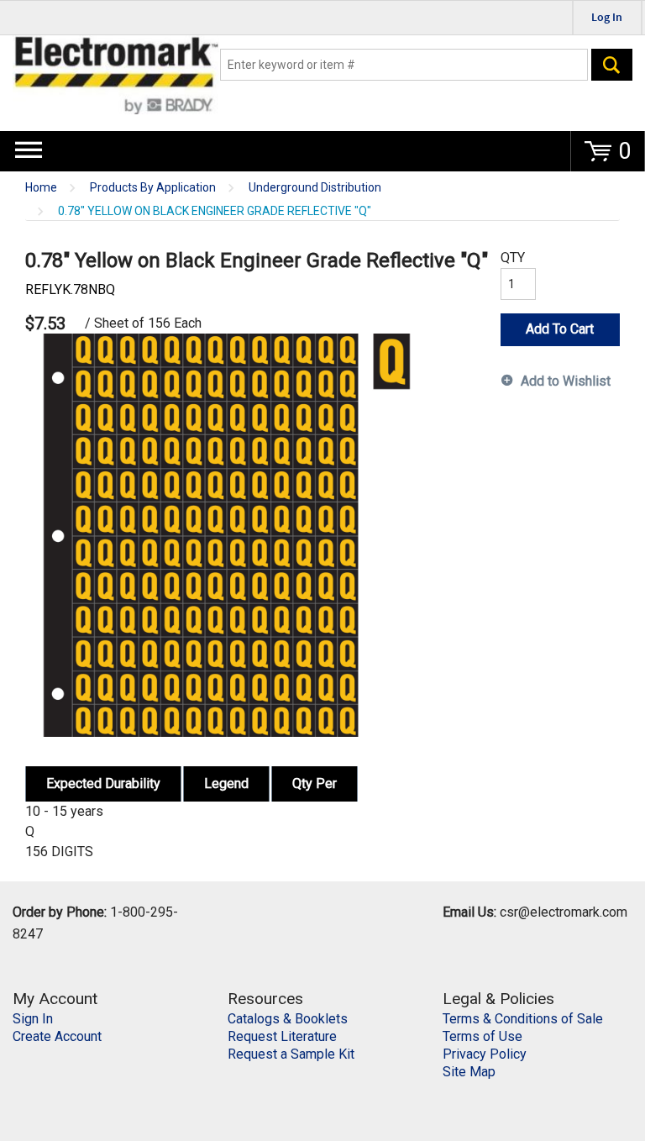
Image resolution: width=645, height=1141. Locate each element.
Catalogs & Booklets (288, 1019)
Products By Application (153, 187)
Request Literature (282, 1036)
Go (611, 65)
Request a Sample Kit (291, 1054)
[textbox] (404, 65)
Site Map (469, 1072)
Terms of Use (482, 1036)
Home (41, 187)
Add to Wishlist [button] (566, 381)
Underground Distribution (315, 187)
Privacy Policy (485, 1054)
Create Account (57, 1036)
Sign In (33, 1019)
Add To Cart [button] (560, 329)
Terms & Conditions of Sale (523, 1019)
